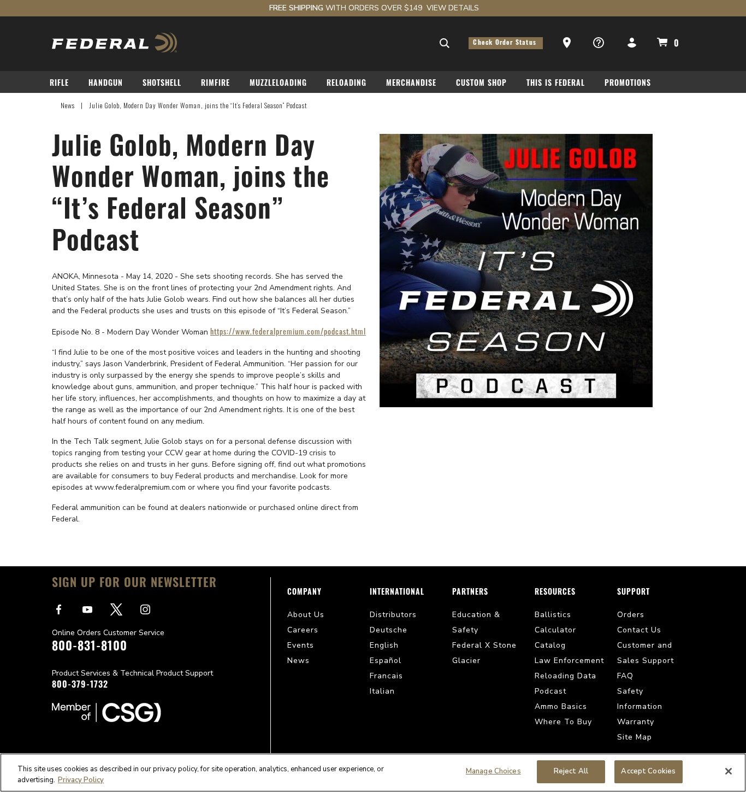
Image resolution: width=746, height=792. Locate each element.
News (68, 105)
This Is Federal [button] (555, 84)
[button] (568, 43)
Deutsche (388, 630)
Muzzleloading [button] (278, 84)
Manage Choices (493, 771)
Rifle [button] (59, 84)
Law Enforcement (569, 660)
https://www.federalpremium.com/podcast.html (288, 331)
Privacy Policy (81, 780)
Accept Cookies (648, 771)
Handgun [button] (105, 84)
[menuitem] (63, 86)
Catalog (550, 645)
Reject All (571, 771)
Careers (302, 630)
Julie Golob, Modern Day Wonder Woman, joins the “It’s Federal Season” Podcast (198, 105)
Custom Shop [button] (481, 84)
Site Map (634, 737)
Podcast (550, 691)
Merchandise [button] (411, 84)
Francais (386, 676)
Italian (382, 691)
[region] (373, 772)
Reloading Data (565, 676)
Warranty (635, 722)
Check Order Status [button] (505, 43)
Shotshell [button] (162, 84)
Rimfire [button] (215, 84)
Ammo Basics (561, 706)
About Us (305, 614)
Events (300, 645)
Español (385, 660)
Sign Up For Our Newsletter (134, 584)
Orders (630, 614)
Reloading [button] (346, 84)
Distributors (393, 614)
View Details (453, 8)
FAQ (625, 676)
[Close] (729, 771)
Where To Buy (563, 722)
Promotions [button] (628, 84)
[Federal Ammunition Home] (115, 42)
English (384, 645)
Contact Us (639, 630)
